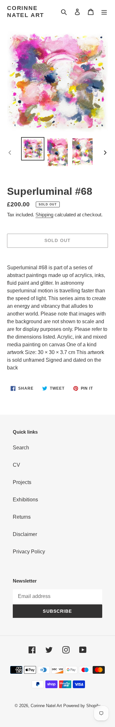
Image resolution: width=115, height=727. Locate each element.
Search (21, 447)
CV (16, 465)
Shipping (44, 214)
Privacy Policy (29, 551)
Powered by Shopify (81, 705)
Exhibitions (25, 499)
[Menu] (104, 12)
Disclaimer (25, 534)
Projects (22, 482)
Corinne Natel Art (25, 11)
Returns (22, 517)
